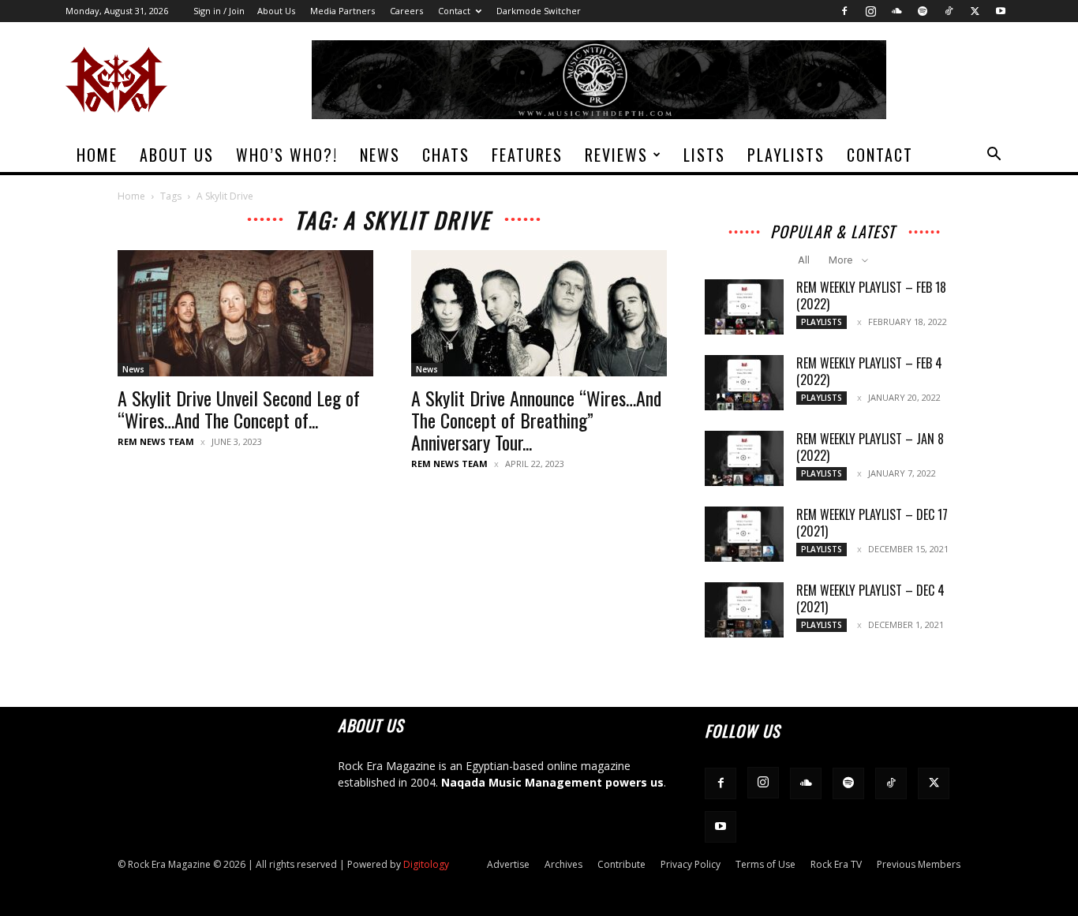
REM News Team (156, 441)
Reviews (616, 154)
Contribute (621, 864)
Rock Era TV (836, 864)
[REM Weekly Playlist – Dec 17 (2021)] (744, 534)
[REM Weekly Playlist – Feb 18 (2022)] (744, 307)
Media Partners (342, 11)
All (804, 260)
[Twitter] (974, 11)
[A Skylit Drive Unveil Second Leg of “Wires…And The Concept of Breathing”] (245, 313)
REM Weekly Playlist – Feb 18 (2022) (871, 295)
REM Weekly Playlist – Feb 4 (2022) (869, 371)
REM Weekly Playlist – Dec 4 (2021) (870, 598)
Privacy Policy (691, 864)
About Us (276, 11)
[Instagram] (870, 11)
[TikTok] (948, 11)
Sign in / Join (219, 11)
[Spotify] (922, 11)
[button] (993, 155)
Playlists (786, 154)
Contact (454, 11)
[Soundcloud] (896, 11)
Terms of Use (765, 864)
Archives (563, 864)
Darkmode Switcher (538, 11)
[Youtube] (1000, 11)
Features (527, 154)
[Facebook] (844, 11)
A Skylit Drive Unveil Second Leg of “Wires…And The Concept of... (239, 408)
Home (97, 154)
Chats (446, 154)
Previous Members (918, 864)
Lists (704, 154)
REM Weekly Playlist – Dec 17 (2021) (872, 522)
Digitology (426, 864)
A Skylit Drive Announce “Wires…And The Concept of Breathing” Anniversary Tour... (536, 419)
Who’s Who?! (287, 154)
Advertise (508, 864)
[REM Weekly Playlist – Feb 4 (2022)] (744, 382)
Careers (406, 11)
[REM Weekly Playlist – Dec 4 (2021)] (744, 609)
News (380, 154)
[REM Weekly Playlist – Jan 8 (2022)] (744, 458)
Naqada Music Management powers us (552, 782)
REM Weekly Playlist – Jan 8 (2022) (870, 447)
